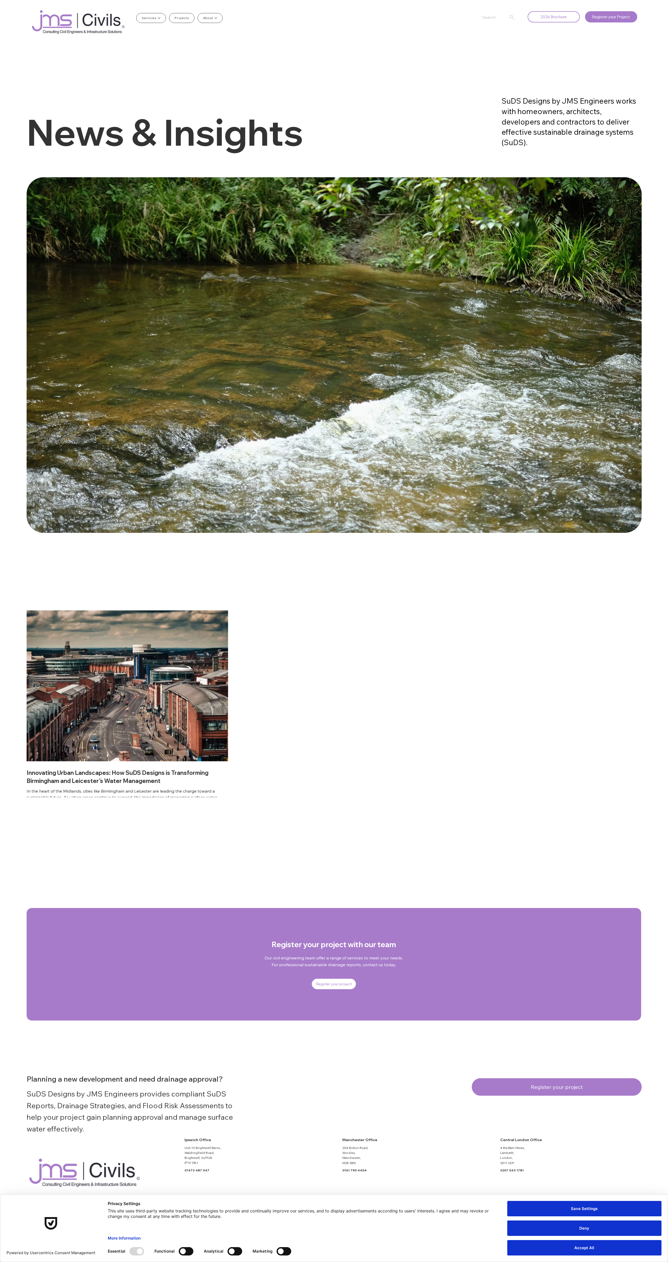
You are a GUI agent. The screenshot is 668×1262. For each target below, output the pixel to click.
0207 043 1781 (512, 1170)
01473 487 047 (196, 1170)
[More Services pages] (159, 18)
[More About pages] (215, 18)
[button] (611, 16)
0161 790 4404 (354, 1170)
